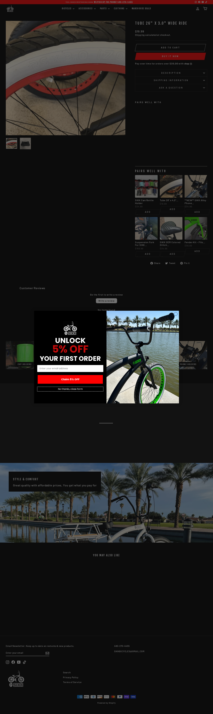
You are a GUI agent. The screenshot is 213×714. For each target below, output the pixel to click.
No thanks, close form (70, 389)
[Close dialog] (176, 314)
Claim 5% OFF (70, 379)
